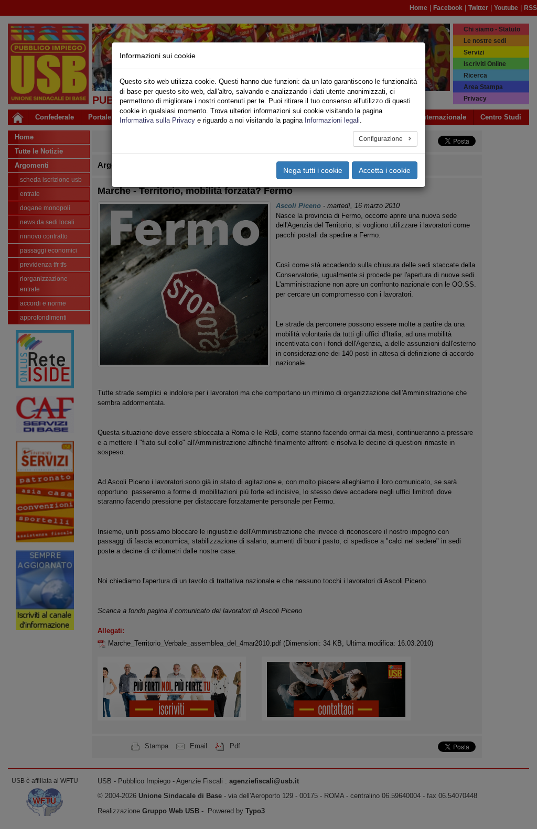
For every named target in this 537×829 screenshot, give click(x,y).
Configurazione (381, 139)
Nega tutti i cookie (312, 170)
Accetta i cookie (385, 170)
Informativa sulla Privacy (157, 120)
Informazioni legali (332, 120)
